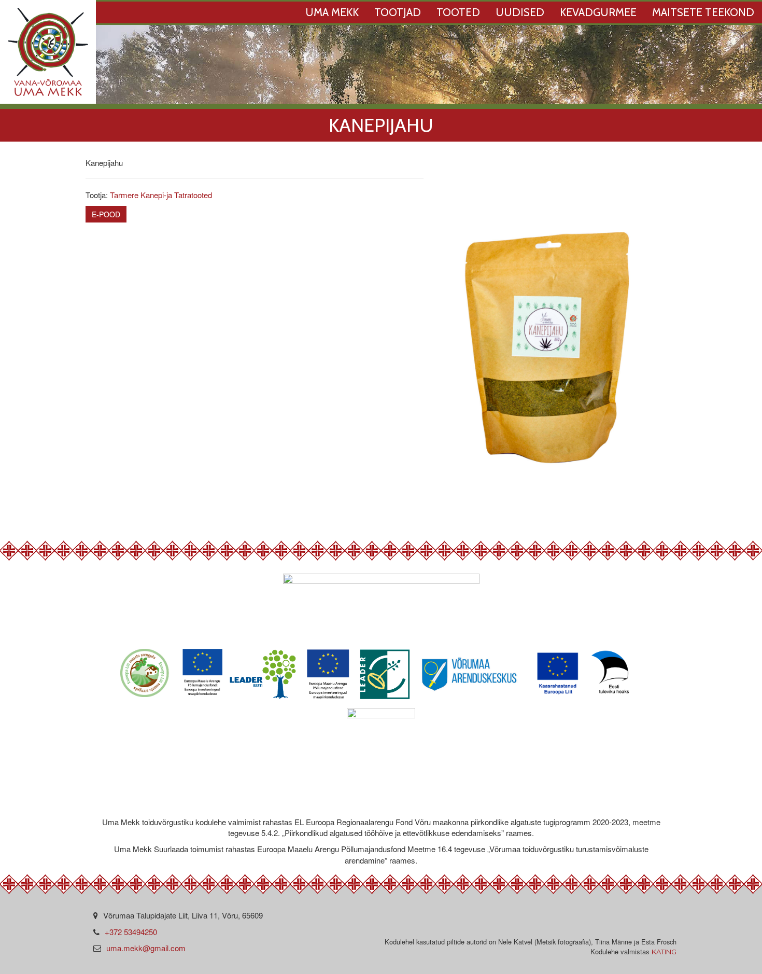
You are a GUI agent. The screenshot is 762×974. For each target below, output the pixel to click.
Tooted (458, 12)
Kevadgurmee (598, 12)
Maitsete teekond (703, 12)
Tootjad (397, 12)
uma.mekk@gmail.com (146, 947)
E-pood (106, 214)
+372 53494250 (131, 931)
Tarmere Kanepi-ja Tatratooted (161, 194)
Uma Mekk (332, 12)
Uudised (520, 12)
